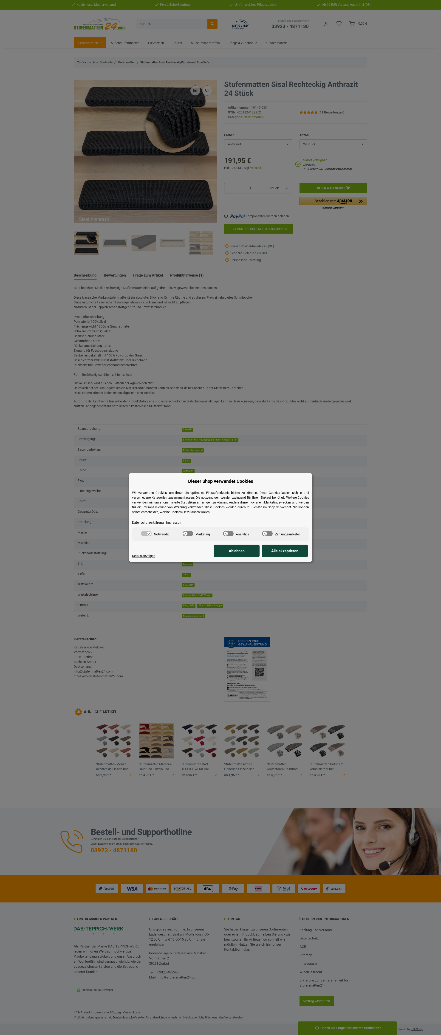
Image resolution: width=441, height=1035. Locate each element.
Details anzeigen (143, 556)
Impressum (174, 522)
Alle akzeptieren (284, 551)
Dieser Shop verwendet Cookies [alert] (220, 481)
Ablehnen (237, 551)
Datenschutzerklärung (148, 522)
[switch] (146, 533)
